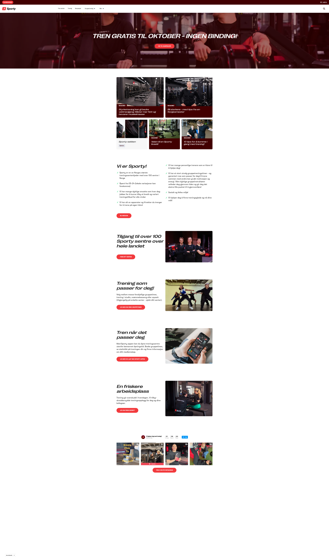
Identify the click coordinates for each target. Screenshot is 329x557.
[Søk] (324, 8)
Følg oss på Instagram (164, 470)
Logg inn (324, 2)
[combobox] (10, 555)
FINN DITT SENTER (126, 257)
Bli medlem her (8, 2)
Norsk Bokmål (9, 555)
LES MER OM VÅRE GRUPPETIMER (131, 307)
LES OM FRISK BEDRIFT (127, 410)
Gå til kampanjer (164, 46)
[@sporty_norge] (143, 437)
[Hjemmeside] (9, 8)
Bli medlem (124, 215)
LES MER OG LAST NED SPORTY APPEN (132, 359)
